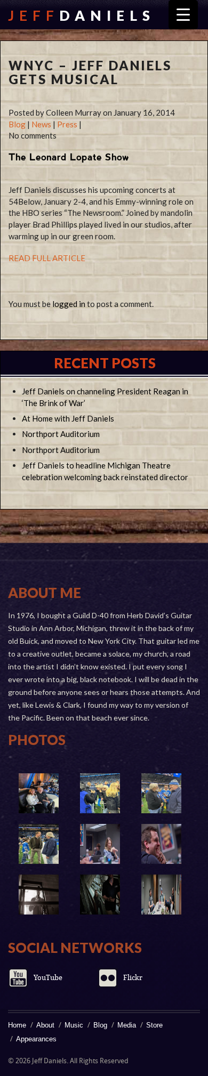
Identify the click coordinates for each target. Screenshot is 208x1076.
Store (154, 1025)
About (45, 1025)
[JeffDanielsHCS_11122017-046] (100, 894)
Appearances (36, 1039)
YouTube (48, 978)
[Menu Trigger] (183, 14)
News (41, 124)
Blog (17, 124)
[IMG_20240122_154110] (161, 793)
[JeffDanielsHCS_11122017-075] (100, 844)
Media (126, 1025)
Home (17, 1025)
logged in (68, 304)
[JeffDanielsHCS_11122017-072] (161, 844)
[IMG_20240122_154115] (100, 793)
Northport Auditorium (61, 434)
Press (67, 124)
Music (74, 1025)
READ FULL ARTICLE (47, 258)
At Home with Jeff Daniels (68, 418)
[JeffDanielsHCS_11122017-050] (39, 894)
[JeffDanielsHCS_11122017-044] (161, 894)
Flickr (132, 978)
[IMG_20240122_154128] (39, 793)
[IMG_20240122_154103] (39, 844)
